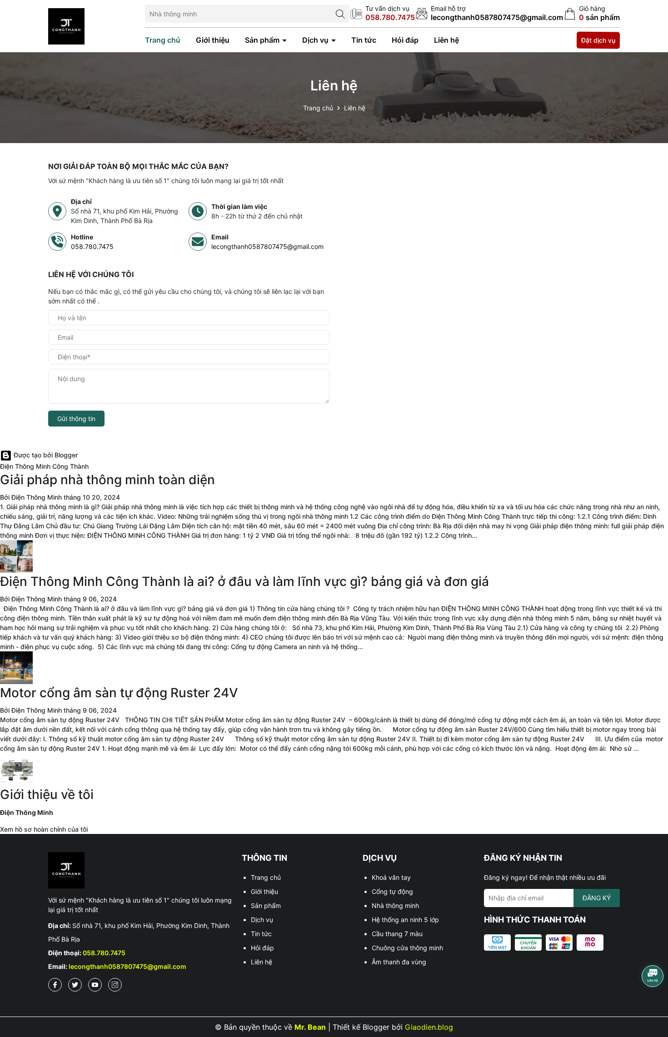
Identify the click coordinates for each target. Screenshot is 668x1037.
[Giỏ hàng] (592, 13)
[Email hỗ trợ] (489, 13)
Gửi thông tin (76, 418)
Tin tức (363, 40)
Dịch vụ (316, 40)
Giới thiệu (212, 40)
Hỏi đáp (405, 40)
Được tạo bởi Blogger (45, 455)
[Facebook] (55, 985)
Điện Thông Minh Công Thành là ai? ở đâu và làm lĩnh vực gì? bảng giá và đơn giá (244, 581)
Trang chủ (162, 40)
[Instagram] (115, 985)
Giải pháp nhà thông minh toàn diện (107, 479)
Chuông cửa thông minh (407, 948)
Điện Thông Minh (26, 812)
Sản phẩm (263, 40)
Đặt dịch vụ (598, 40)
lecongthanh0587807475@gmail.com (267, 246)
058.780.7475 (92, 246)
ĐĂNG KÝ (597, 898)
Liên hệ (446, 40)
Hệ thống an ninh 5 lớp (405, 919)
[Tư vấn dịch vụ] (382, 13)
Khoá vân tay (391, 877)
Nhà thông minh (395, 905)
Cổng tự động (392, 891)
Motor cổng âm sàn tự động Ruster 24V (119, 692)
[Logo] (66, 25)
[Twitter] (75, 985)
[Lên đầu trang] (652, 1005)
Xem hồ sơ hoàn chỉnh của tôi (44, 829)
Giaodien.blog (429, 1027)
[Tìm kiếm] (340, 13)
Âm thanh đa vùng (399, 962)
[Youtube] (95, 985)
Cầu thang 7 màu (397, 934)
